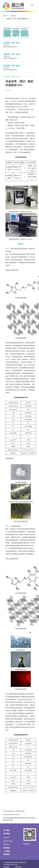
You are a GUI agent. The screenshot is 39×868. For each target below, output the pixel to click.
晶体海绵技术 (8, 841)
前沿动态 (13, 16)
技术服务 (7, 833)
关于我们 (7, 830)
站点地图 (6, 867)
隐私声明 (18, 867)
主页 (4, 16)
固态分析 (7, 844)
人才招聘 (7, 851)
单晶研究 (7, 837)
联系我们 (7, 854)
